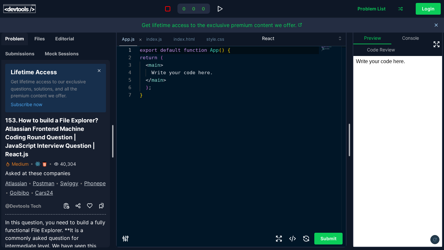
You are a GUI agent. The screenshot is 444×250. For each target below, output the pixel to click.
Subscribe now (26, 104)
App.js (128, 39)
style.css (215, 39)
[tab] (14, 39)
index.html (184, 39)
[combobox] (302, 38)
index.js (154, 39)
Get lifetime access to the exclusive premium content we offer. (219, 25)
